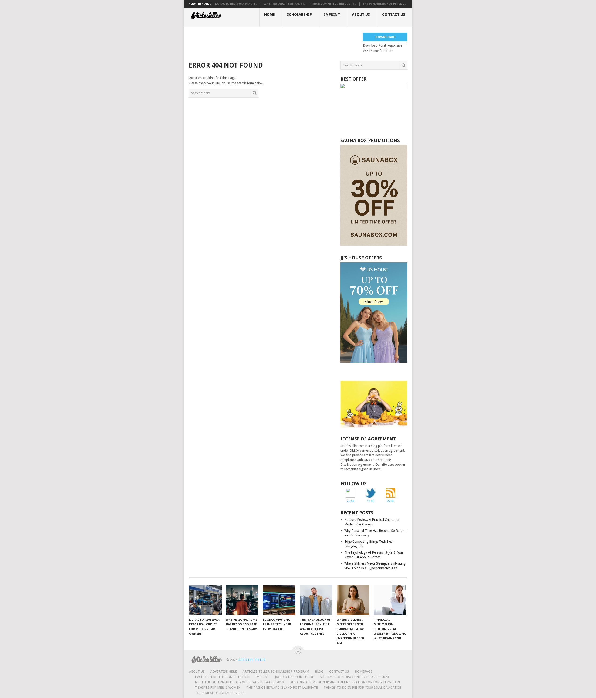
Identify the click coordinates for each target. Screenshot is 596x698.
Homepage (363, 671)
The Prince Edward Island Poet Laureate (282, 687)
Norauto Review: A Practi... (236, 4)
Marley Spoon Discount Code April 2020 (354, 677)
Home (269, 14)
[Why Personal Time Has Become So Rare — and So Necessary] (242, 600)
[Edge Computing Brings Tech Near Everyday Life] (279, 600)
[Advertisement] (273, 43)
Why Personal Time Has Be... (285, 4)
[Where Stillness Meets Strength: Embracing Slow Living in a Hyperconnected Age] (353, 600)
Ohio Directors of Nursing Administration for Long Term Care (345, 682)
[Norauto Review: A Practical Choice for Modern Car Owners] (205, 600)
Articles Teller (251, 660)
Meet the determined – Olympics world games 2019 (239, 682)
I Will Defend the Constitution (222, 677)
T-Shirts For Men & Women (217, 687)
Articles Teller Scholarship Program (276, 671)
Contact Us (393, 14)
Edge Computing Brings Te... (334, 4)
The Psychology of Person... (384, 4)
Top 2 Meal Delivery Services (219, 693)
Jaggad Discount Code (294, 677)
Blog (319, 671)
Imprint (332, 14)
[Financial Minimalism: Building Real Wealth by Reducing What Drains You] (390, 600)
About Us (361, 14)
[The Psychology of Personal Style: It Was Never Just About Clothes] (316, 600)
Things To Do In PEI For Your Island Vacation (363, 687)
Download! (385, 37)
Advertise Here (223, 671)
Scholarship (299, 14)
